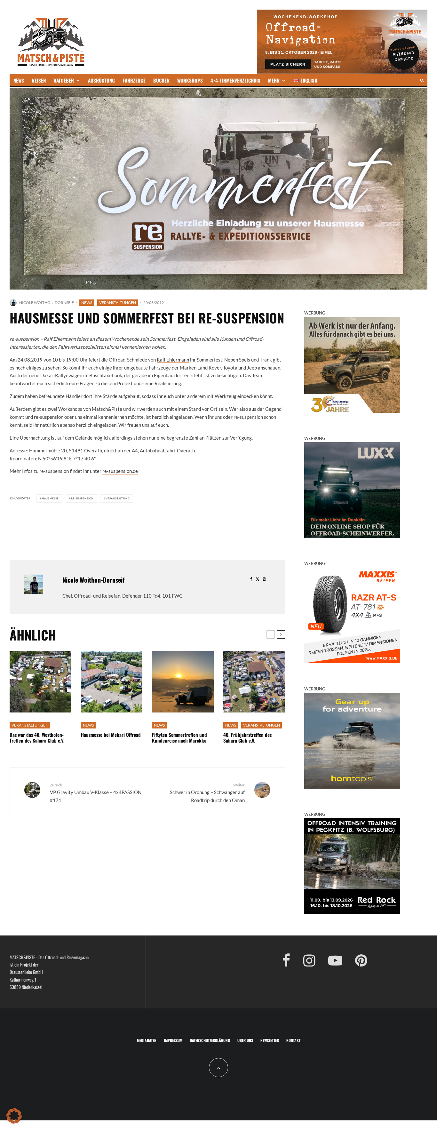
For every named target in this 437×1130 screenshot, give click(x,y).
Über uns (245, 1040)
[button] (14, 1116)
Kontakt (293, 1040)
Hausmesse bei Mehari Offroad (111, 734)
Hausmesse (50, 498)
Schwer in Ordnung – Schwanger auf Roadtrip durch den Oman (207, 793)
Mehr (274, 80)
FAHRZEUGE (134, 80)
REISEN (39, 80)
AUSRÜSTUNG (101, 80)
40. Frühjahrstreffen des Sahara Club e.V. (247, 737)
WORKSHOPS (190, 80)
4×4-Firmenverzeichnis (235, 80)
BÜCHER (161, 80)
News (86, 302)
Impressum (173, 1040)
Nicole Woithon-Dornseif (46, 302)
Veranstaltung (118, 498)
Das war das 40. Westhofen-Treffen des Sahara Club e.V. (37, 737)
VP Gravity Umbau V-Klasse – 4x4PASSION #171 (95, 793)
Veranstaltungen (117, 302)
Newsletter (269, 1040)
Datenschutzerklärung (210, 1040)
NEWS (18, 80)
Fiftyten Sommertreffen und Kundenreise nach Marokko (179, 737)
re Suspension (82, 498)
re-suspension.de (120, 471)
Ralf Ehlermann (173, 359)
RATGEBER (63, 80)
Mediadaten (146, 1040)
